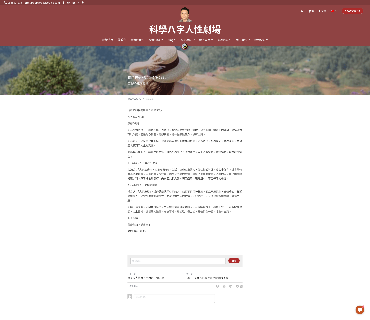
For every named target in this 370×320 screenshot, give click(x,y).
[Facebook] (217, 286)
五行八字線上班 (352, 11)
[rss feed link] (241, 286)
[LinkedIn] (230, 286)
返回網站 (134, 286)
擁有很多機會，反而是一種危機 (145, 277)
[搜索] (302, 11)
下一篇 (189, 274)
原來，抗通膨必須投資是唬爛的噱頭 (207, 277)
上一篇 (133, 274)
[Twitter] (224, 286)
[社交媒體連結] (63, 2)
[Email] (237, 286)
